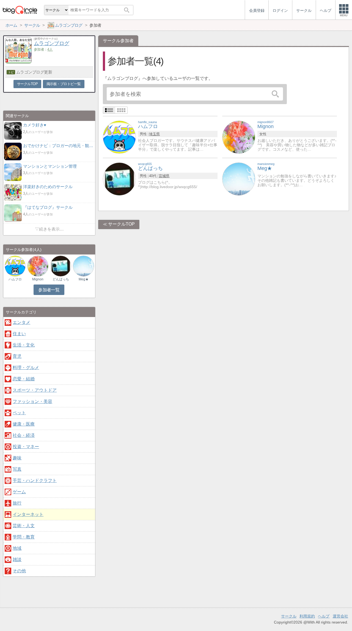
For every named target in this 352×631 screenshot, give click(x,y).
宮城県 (164, 176)
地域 (17, 548)
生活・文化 (24, 345)
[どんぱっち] (119, 178)
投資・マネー (26, 446)
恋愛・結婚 (24, 379)
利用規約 (307, 616)
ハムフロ (15, 279)
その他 (19, 570)
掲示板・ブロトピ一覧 (63, 84)
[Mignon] (238, 136)
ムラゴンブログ (51, 43)
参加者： (43, 49)
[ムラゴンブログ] (18, 62)
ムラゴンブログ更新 (34, 72)
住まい (19, 333)
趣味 (17, 458)
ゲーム (19, 491)
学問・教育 (24, 537)
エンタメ (21, 322)
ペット (19, 412)
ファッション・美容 (32, 401)
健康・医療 (24, 424)
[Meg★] (238, 178)
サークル (288, 616)
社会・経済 (24, 435)
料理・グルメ (26, 367)
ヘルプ (323, 616)
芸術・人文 (24, 525)
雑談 (17, 559)
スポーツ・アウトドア (35, 390)
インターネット (28, 514)
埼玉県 (154, 134)
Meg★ (84, 279)
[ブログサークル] (20, 10)
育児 (17, 356)
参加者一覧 (48, 290)
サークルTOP (121, 224)
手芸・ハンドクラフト (35, 480)
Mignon (37, 279)
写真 (17, 469)
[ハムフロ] (119, 136)
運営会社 (340, 616)
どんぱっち (61, 279)
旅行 (17, 503)
